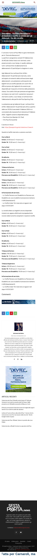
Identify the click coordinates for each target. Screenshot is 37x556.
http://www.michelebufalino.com (18, 335)
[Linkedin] (22, 359)
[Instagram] (18, 359)
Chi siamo (7, 541)
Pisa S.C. (11, 30)
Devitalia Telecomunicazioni (23, 549)
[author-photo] (18, 331)
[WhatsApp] (15, 47)
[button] (34, 2)
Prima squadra (17, 30)
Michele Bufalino (9, 41)
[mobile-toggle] (3, 2)
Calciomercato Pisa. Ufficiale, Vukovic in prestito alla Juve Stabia (17, 421)
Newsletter (22, 541)
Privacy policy (18, 543)
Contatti (29, 541)
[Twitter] (7, 47)
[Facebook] (3, 47)
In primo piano (5, 30)
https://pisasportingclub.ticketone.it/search (19, 127)
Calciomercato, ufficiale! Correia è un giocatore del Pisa (16, 426)
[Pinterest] (11, 47)
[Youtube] (21, 532)
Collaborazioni (14, 541)
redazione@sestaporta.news (22, 527)
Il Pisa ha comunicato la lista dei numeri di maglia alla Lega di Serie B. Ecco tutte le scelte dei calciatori (18, 408)
